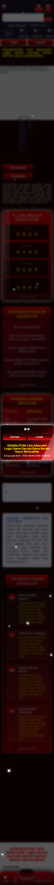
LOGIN (39, 437)
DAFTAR (14, 437)
